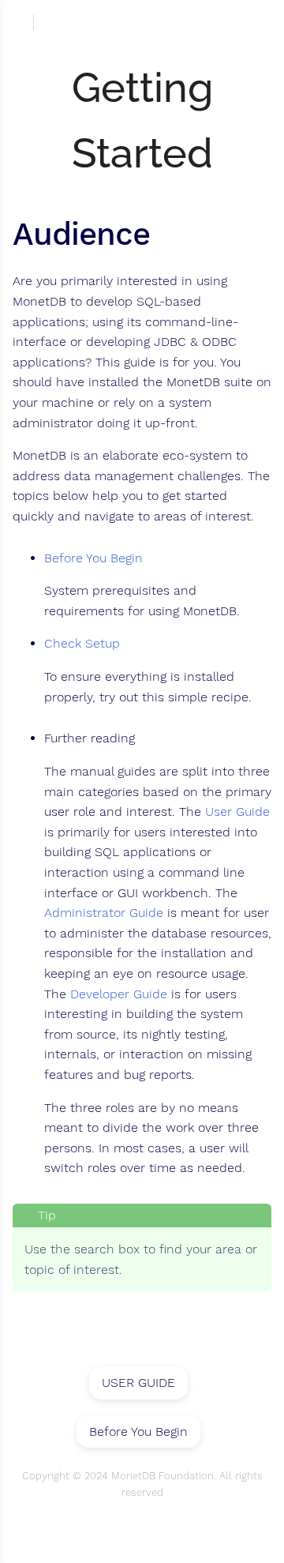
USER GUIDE (138, 1382)
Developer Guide (118, 994)
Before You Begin (93, 558)
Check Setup (82, 644)
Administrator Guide (103, 913)
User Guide (237, 812)
